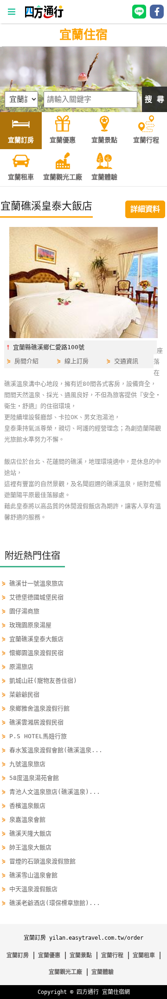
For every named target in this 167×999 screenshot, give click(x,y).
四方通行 (88, 992)
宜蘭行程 (112, 955)
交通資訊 (126, 361)
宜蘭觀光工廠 (65, 972)
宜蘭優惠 (49, 955)
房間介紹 (26, 361)
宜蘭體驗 (102, 972)
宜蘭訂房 (17, 955)
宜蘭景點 (81, 955)
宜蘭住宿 (83, 35)
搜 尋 (154, 99)
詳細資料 (145, 209)
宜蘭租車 (144, 955)
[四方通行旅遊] (43, 16)
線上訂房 (76, 361)
